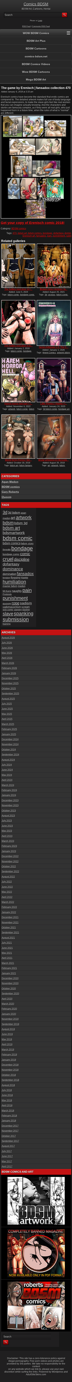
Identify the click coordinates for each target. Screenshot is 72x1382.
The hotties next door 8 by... (18, 345)
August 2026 (8, 637)
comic (25, 554)
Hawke (24, 577)
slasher (26, 609)
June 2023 (7, 826)
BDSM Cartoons (36, 48)
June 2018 (7, 1095)
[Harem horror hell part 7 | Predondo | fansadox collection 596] (18, 380)
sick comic (8, 609)
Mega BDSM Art (36, 79)
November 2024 (10, 744)
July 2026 (7, 642)
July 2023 (7, 820)
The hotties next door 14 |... (18, 289)
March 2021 (8, 963)
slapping (18, 609)
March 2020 (8, 1003)
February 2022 (9, 907)
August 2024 (8, 759)
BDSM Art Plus (36, 40)
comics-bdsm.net (36, 56)
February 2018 (9, 1115)
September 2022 (10, 871)
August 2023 (8, 815)
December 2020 (10, 978)
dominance (13, 569)
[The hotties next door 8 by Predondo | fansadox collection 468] (18, 322)
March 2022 (8, 902)
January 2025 (9, 734)
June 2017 (7, 1156)
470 (15, 233)
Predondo (7, 594)
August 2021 (8, 937)
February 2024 (9, 790)
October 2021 (9, 927)
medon (21, 586)
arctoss (51, 294)
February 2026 (9, 668)
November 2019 (10, 1019)
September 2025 (10, 693)
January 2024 (9, 795)
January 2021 (9, 973)
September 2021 (10, 932)
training (7, 624)
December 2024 (10, 739)
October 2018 (9, 1075)
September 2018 (10, 1080)
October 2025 (9, 688)
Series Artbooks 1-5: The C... (53, 347)
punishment (59, 236)
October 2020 (9, 988)
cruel (8, 559)
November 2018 (10, 1070)
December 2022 (10, 856)
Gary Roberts (10, 491)
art (49, 465)
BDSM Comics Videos (36, 64)
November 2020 (10, 983)
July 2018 (7, 1090)
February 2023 (9, 846)
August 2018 (8, 1085)
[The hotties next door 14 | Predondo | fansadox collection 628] (18, 266)
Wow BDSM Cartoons (36, 71)
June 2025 (7, 708)
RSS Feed (26, 26)
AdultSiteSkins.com (36, 1374)
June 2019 (7, 1034)
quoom (7, 603)
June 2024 (7, 770)
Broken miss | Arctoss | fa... (53, 289)
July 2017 (7, 1151)
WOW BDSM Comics (36, 33)
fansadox (41, 236)
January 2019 (9, 1059)
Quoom (6, 497)
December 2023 (10, 800)
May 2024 (7, 775)
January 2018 (9, 1120)
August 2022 (8, 876)
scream (26, 606)
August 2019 (8, 1029)
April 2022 (7, 897)
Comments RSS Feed (41, 26)
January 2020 (9, 1014)
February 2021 (9, 968)
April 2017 (7, 1166)
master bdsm (10, 586)
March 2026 (8, 663)
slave (8, 613)
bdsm (62, 465)
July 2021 (7, 942)
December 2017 (10, 1126)
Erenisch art (29, 236)
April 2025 (7, 719)
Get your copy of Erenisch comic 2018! (33, 223)
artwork (11, 409)
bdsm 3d (20, 523)
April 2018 (7, 1105)
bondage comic (27, 294)
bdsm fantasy (25, 465)
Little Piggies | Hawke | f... (53, 403)
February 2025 (9, 729)
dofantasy (58, 233)
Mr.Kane (7, 591)
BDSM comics (19, 228)
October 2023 (9, 810)
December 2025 (10, 678)
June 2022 (7, 887)
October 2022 (9, 866)
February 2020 (9, 1008)
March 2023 (8, 841)
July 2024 (7, 764)
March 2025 (8, 724)
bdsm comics (35, 233)
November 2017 (10, 1131)
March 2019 (8, 1049)
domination (9, 574)
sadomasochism (12, 606)
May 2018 (7, 1100)
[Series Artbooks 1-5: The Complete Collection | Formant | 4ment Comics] (53, 323)
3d (46, 294)
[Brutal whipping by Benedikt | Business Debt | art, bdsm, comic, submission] (53, 436)
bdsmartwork (14, 533)
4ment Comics (49, 352)
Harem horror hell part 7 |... (18, 403)
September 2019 (10, 1024)
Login (40, 21)
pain (49, 236)
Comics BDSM (36, 4)
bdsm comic (13, 294)
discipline (21, 559)
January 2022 (9, 912)
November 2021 (10, 922)
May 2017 (7, 1161)
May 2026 (7, 653)
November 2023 (10, 805)
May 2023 (7, 831)
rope (15, 603)
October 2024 (9, 749)
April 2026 (7, 658)
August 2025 (8, 698)
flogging (15, 577)
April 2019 (7, 1044)
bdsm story (27, 543)
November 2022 (10, 861)
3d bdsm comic (50, 409)
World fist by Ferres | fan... (18, 460)
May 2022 (7, 892)
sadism (26, 603)
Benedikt (7, 549)
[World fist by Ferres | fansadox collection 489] (18, 436)
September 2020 (10, 993)
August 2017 (8, 1146)
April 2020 (7, 998)
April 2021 (7, 958)
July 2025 (7, 703)
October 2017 (9, 1136)
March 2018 (8, 1110)
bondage (47, 233)
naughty (17, 591)
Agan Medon (10, 481)
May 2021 (7, 953)
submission (16, 619)
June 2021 (7, 948)
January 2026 (9, 673)
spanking (23, 613)
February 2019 (9, 1054)
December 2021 (10, 917)
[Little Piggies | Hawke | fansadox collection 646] (53, 380)
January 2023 (9, 851)
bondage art (64, 409)
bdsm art (22, 233)
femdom (6, 578)
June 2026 (7, 648)
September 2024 (10, 754)
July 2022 (7, 881)
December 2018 (10, 1065)
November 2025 (10, 683)
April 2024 (7, 780)
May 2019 (7, 1039)
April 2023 (7, 836)
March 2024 (8, 785)
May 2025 (7, 714)
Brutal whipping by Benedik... (53, 460)
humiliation (14, 581)
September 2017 (10, 1141)
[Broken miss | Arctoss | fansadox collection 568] (53, 266)
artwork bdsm (63, 352)
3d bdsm (14, 513)
